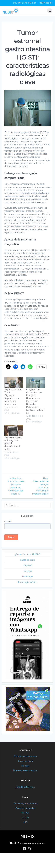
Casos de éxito (27, 560)
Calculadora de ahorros (25, 756)
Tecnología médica (27, 582)
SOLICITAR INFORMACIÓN (25, 3)
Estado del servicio (25, 787)
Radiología (27, 576)
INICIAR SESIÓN (45, 3)
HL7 (25, 822)
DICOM (25, 817)
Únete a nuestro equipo (25, 770)
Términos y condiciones (25, 803)
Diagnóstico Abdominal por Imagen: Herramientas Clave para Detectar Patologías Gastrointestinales (35, 401)
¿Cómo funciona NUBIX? (27, 554)
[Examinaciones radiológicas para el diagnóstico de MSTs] (13, 430)
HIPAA (25, 812)
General (27, 565)
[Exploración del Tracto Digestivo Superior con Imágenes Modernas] (13, 382)
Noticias (27, 571)
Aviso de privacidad (25, 808)
